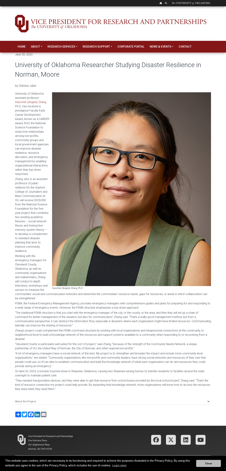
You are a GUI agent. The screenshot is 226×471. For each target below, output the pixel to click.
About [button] (35, 46)
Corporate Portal (130, 46)
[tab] (113, 400)
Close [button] (208, 463)
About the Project (112, 401)
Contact (185, 46)
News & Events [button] (160, 46)
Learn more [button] (119, 465)
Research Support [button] (96, 46)
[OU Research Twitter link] (171, 439)
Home (22, 46)
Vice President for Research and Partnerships (50, 436)
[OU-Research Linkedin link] (186, 439)
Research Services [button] (61, 46)
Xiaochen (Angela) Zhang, (31, 102)
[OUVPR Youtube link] (201, 439)
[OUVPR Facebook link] (156, 439)
